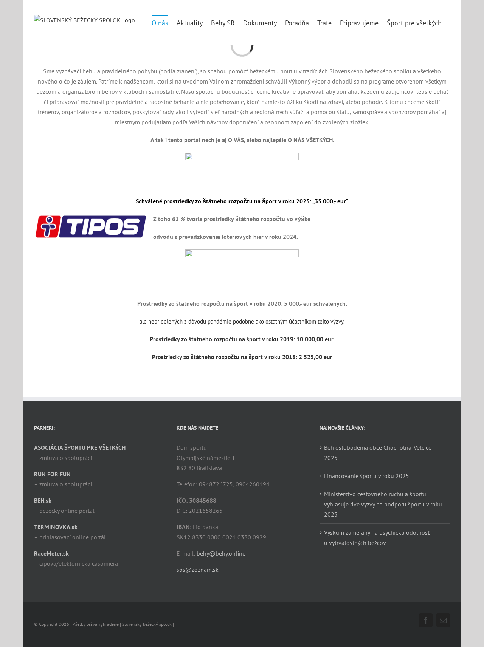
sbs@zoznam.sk (198, 569)
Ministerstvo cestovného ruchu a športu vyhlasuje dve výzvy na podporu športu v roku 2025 (383, 504)
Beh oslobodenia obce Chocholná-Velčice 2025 (377, 452)
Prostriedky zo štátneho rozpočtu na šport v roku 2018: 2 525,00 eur (242, 357)
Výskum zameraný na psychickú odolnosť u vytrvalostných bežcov (377, 537)
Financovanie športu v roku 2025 (366, 476)
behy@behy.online (221, 553)
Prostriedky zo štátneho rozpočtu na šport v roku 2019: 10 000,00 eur (241, 339)
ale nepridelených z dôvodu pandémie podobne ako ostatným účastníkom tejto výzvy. (242, 321)
